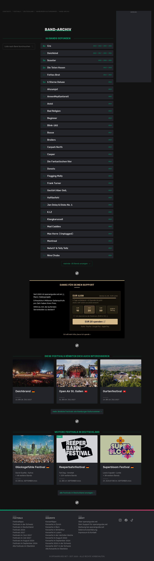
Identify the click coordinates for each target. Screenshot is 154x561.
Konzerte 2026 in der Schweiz (58, 543)
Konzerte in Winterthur (55, 530)
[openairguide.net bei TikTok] (132, 520)
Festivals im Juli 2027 (22, 538)
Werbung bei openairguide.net (91, 527)
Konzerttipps (51, 522)
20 (89, 309)
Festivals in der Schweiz (23, 524)
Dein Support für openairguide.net (92, 524)
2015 (99, 46)
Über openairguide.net (87, 522)
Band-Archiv (64, 11)
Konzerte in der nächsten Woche (59, 535)
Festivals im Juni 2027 (22, 535)
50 (100, 309)
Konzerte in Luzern (53, 532)
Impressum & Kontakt (87, 532)
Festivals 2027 (19, 532)
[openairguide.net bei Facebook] (126, 520)
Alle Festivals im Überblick (24, 546)
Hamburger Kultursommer (46, 11)
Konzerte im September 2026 (58, 541)
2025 (110, 46)
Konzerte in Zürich (53, 524)
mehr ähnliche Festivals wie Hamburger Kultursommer (76, 411)
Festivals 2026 (19, 530)
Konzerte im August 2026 (56, 538)
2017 (99, 53)
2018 (105, 60)
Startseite (7, 11)
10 (77, 309)
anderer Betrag (112, 309)
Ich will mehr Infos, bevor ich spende (76, 334)
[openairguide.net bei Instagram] (120, 520)
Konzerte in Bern (53, 527)
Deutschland (28, 11)
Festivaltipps (18, 522)
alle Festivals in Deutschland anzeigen (76, 493)
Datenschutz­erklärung (87, 530)
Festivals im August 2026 (23, 541)
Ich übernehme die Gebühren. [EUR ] (91, 316)
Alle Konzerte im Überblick (57, 549)
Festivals (17, 11)
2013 (94, 46)
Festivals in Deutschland (23, 527)
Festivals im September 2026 (25, 543)
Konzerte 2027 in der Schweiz (58, 546)
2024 (110, 53)
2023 (105, 46)
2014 (105, 75)
